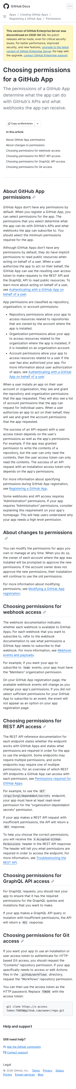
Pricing (7, 1074)
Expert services (25, 1074)
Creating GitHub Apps (34, 14)
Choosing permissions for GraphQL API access (32, 878)
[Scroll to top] (67, 1080)
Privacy (47, 1070)
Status (60, 1070)
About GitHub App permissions (23, 194)
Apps (12, 14)
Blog (40, 1074)
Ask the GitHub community (24, 1046)
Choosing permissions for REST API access (32, 723)
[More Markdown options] (37, 123)
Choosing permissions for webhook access (32, 609)
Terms (36, 1070)
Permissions (53, 18)
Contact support (17, 1052)
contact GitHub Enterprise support (45, 55)
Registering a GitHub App (25, 18)
